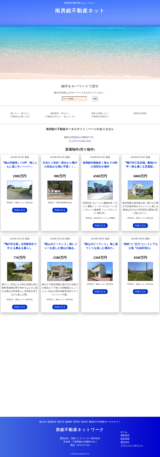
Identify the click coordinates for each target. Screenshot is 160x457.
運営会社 (125, 442)
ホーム (123, 432)
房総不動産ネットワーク (80, 430)
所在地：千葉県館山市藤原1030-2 (80, 441)
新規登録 (125, 438)
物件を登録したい (100, 115)
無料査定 (125, 435)
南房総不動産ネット (80, 10)
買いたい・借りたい (20, 115)
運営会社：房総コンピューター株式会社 (80, 438)
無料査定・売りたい (60, 115)
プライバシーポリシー (131, 445)
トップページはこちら (80, 140)
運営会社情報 (140, 113)
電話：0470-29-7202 (80, 445)
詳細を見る (19, 210)
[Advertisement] (76, 365)
